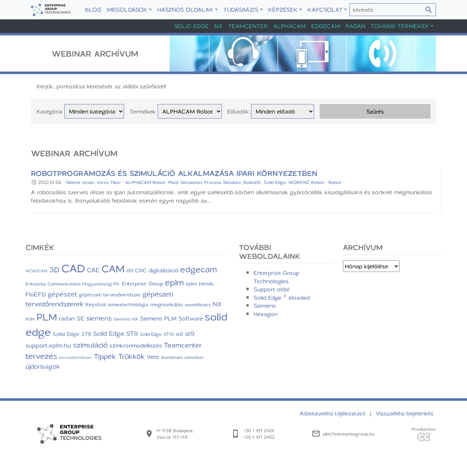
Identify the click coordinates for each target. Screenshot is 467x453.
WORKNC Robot (306, 182)
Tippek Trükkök (119, 356)
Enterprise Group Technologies (276, 277)
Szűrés (375, 111)
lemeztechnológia (128, 304)
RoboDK (252, 182)
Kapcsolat (325, 9)
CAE (93, 269)
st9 (189, 333)
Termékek (143, 111)
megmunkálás (166, 304)
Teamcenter (248, 26)
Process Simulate (222, 182)
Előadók (238, 111)
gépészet (62, 294)
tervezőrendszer (75, 357)
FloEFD (36, 294)
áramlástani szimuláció (182, 357)
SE (81, 318)
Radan (355, 26)
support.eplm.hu (48, 345)
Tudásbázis (240, 9)
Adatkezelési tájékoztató (333, 413)
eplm (174, 282)
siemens (99, 318)
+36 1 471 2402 (258, 437)
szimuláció (90, 344)
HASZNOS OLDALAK (185, 9)
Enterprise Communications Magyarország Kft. (73, 284)
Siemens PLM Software (171, 318)
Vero (153, 357)
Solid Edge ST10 (157, 334)
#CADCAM (36, 270)
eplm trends (199, 283)
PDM (30, 318)
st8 (179, 333)
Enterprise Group (142, 283)
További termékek (400, 26)
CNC (141, 270)
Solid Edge (191, 26)
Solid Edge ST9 (115, 333)
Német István (80, 182)
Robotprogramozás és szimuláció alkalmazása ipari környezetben (174, 173)
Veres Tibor (109, 182)
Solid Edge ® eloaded (282, 297)
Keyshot (95, 304)
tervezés (41, 356)
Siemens (265, 305)
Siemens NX (125, 319)
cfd (129, 270)
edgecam (198, 269)
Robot (334, 182)
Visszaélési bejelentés (404, 413)
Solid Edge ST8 (72, 333)
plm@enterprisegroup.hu (348, 434)
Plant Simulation (185, 182)
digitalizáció (163, 270)
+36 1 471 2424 (258, 430)
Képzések (283, 9)
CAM (112, 268)
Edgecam (325, 26)
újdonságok (43, 366)
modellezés (198, 304)
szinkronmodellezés (135, 345)
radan (67, 318)
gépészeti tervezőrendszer (110, 294)
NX (218, 26)
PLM (46, 316)
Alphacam (289, 26)
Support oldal (271, 289)
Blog (93, 9)
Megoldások (127, 9)
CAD (73, 268)
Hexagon (265, 314)
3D (54, 269)
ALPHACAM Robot (145, 182)
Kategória (49, 111)
